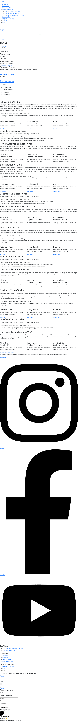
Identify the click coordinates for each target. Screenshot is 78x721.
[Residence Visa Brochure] (0, 72)
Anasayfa (5, 4)
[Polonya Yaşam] (2, 1)
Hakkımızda (5, 6)
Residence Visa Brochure (8, 74)
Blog (3, 22)
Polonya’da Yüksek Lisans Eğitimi (14, 15)
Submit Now (4, 708)
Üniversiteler (6, 17)
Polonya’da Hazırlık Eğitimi (12, 11)
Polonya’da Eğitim (7, 9)
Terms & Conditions (7, 82)
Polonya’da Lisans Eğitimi (12, 13)
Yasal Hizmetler (6, 8)
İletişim (4, 20)
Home (4, 46)
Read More (3, 129)
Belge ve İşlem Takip (8, 19)
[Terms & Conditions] (0, 80)
